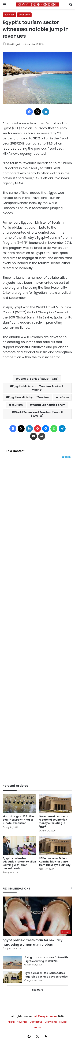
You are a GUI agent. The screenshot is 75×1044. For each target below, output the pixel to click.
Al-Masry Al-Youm (45, 1016)
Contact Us (36, 1021)
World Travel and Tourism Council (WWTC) (38, 414)
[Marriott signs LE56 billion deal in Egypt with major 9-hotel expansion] (19, 803)
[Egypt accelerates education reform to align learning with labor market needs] (19, 845)
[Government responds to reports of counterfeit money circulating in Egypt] (55, 803)
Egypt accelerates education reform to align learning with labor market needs (19, 863)
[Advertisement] (37, 621)
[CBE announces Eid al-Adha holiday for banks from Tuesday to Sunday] (55, 845)
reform (64, 397)
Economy (24, 14)
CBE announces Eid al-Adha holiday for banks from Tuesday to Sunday (54, 862)
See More (37, 990)
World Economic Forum (48, 405)
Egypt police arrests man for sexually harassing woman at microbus (32, 942)
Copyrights (50, 1021)
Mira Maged (13, 44)
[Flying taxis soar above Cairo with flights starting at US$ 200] (12, 962)
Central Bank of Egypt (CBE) (38, 379)
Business (9, 14)
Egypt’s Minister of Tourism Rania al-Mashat (38, 388)
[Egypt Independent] (37, 4)
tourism (17, 405)
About (11, 1021)
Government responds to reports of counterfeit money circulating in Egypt (55, 821)
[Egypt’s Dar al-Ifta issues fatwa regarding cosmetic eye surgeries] (12, 977)
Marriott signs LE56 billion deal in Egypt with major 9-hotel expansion (19, 820)
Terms (37, 1027)
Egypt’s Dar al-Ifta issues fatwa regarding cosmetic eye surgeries (46, 974)
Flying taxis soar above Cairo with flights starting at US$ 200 (46, 959)
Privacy (63, 1021)
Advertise (22, 1021)
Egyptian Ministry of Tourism (28, 397)
